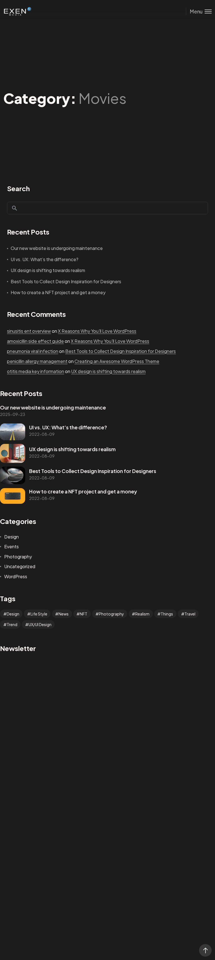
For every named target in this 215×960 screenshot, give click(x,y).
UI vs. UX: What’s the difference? (44, 259)
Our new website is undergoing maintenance (57, 248)
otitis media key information (35, 371)
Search (18, 188)
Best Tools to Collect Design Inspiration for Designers (66, 281)
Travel (189, 613)
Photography (18, 556)
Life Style (39, 613)
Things (167, 613)
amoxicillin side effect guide (35, 341)
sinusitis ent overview (29, 331)
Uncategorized (19, 566)
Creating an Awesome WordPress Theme (116, 361)
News (64, 613)
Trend (12, 624)
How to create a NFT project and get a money (58, 292)
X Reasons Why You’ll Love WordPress (97, 331)
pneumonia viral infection (32, 351)
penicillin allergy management (37, 361)
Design (11, 537)
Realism (142, 613)
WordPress (15, 576)
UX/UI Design (40, 624)
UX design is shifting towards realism (48, 270)
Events (11, 546)
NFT (83, 613)
